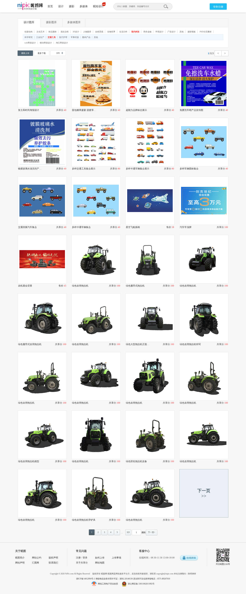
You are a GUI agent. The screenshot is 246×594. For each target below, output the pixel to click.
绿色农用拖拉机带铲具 (83, 520)
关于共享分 (82, 562)
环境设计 (159, 32)
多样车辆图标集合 (189, 168)
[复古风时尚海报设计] (42, 83)
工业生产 (40, 37)
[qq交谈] (189, 558)
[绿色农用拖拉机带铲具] (96, 493)
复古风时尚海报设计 (28, 110)
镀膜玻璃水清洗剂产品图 (30, 168)
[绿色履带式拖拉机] (150, 259)
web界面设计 (30, 43)
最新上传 (25, 53)
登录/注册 (218, 6)
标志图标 (53, 32)
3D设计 (76, 32)
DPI (58, 53)
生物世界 (111, 32)
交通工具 (52, 37)
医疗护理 (63, 37)
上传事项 (116, 557)
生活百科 (123, 32)
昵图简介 (20, 557)
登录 (85, 557)
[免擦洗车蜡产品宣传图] (203, 83)
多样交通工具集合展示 (83, 168)
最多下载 (42, 53)
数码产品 (86, 37)
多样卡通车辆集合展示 (137, 168)
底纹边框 (65, 32)
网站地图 (99, 562)
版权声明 (53, 557)
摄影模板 (192, 32)
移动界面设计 (46, 43)
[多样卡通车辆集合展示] (150, 142)
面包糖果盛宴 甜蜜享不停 (84, 110)
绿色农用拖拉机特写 (190, 344)
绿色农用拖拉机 (80, 286)
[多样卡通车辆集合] (96, 200)
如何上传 (99, 557)
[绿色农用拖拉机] (96, 259)
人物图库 (87, 32)
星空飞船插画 (133, 227)
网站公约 (36, 557)
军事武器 (75, 37)
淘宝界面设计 (62, 43)
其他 (182, 32)
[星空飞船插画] (150, 200)
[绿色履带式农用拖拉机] (42, 317)
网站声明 (20, 562)
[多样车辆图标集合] (203, 142)
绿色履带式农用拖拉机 (30, 344)
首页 (50, 6)
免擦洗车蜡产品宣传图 (191, 110)
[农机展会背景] (42, 259)
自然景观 (99, 32)
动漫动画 (28, 32)
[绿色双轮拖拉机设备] (150, 434)
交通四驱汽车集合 (27, 227)
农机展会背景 (25, 286)
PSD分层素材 (206, 32)
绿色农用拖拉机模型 (28, 461)
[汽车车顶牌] (203, 200)
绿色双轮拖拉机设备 (136, 461)
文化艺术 (40, 32)
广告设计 (172, 32)
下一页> (151, 532)
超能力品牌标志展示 (136, 110)
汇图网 (35, 562)
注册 (78, 557)
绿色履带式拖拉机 (135, 286)
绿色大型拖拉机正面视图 (138, 344)
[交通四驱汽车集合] (42, 200)
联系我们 (53, 562)
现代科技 (135, 32)
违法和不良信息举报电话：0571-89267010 (151, 579)
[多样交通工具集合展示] (96, 142)
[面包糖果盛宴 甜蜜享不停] (96, 83)
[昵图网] (30, 6)
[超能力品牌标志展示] (150, 83)
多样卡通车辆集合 (81, 227)
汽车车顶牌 (185, 227)
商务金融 (147, 32)
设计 (61, 6)
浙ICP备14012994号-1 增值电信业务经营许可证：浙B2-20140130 (104, 579)
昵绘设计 (98, 6)
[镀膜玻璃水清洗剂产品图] (42, 142)
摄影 (71, 6)
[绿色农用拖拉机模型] (42, 434)
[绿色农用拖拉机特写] (203, 317)
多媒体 (84, 6)
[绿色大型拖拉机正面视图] (150, 317)
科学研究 (29, 37)
